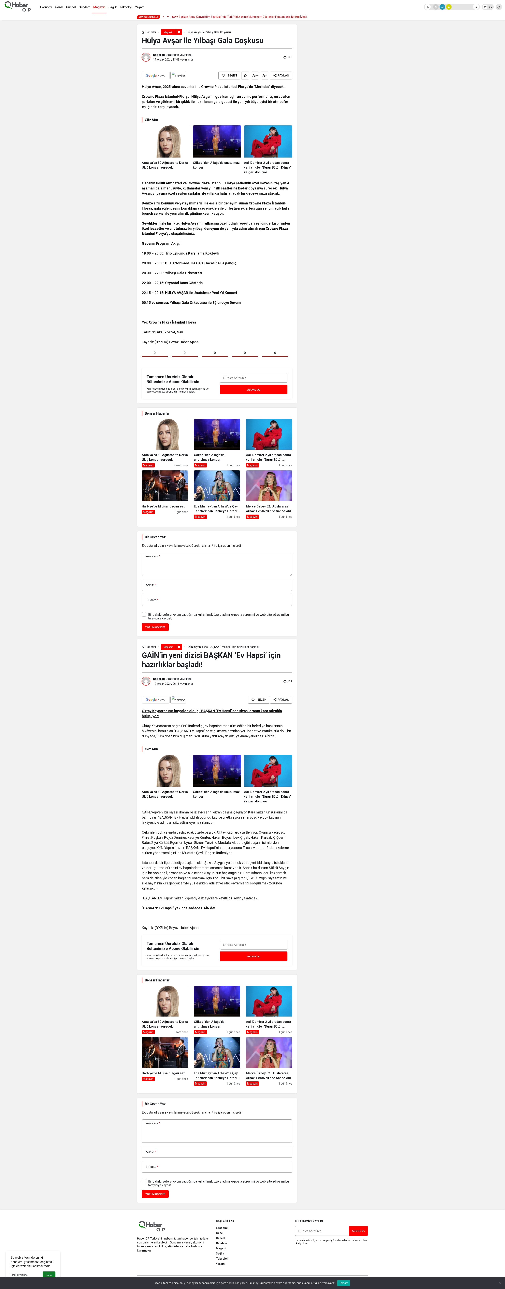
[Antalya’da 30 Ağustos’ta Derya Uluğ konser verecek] (166, 150)
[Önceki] (428, 7)
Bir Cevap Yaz (155, 537)
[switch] (488, 7)
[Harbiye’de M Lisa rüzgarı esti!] (165, 494)
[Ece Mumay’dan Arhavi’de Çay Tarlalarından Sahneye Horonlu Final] (217, 494)
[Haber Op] (18, 6)
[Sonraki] (476, 7)
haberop (159, 55)
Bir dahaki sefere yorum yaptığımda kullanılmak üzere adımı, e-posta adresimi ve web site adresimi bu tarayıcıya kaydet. (218, 616)
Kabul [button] (49, 1275)
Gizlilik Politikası (19, 1275)
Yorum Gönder (155, 627)
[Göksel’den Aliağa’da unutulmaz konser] (217, 150)
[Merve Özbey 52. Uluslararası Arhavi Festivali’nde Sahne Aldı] (269, 494)
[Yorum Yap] (245, 75)
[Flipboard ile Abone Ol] (178, 75)
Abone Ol (253, 389)
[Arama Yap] (499, 7)
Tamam (343, 1282)
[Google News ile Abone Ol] (155, 75)
